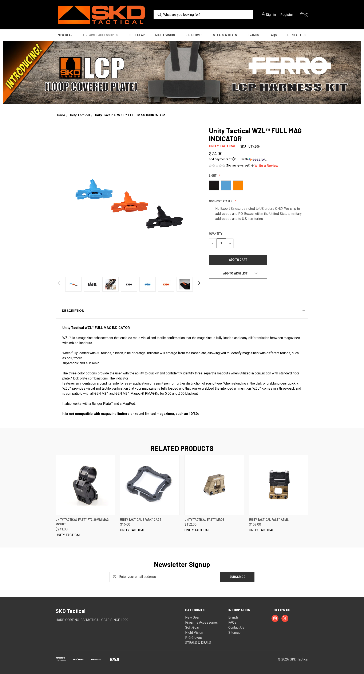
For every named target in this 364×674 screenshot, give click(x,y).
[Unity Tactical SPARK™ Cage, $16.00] (150, 485)
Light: (213, 175)
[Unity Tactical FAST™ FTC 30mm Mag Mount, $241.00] (85, 485)
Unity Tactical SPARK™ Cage (140, 520)
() (306, 15)
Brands (253, 35)
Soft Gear (136, 35)
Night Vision (165, 35)
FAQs (273, 35)
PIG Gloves (194, 35)
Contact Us (296, 35)
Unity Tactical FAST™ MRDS (205, 520)
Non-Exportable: (221, 201)
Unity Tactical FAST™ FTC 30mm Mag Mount (82, 522)
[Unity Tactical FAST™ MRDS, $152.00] (214, 485)
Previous (59, 284)
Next (198, 284)
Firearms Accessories (100, 35)
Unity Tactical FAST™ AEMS (269, 520)
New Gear (65, 35)
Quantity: (216, 233)
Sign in (271, 15)
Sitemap (234, 633)
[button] (182, 72)
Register (286, 15)
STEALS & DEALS (225, 35)
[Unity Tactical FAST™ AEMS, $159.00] (279, 485)
